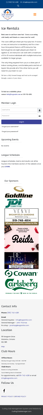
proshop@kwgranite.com (19, 325)
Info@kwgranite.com (24, 320)
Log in (21, 122)
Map (3, 346)
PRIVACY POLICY (7, 396)
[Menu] (30, 14)
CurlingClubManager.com (21, 411)
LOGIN (7, 166)
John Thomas (21, 323)
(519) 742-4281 (13, 2)
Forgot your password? (10, 131)
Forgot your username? (10, 126)
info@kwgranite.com (30, 2)
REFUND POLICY (20, 396)
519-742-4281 (24, 375)
